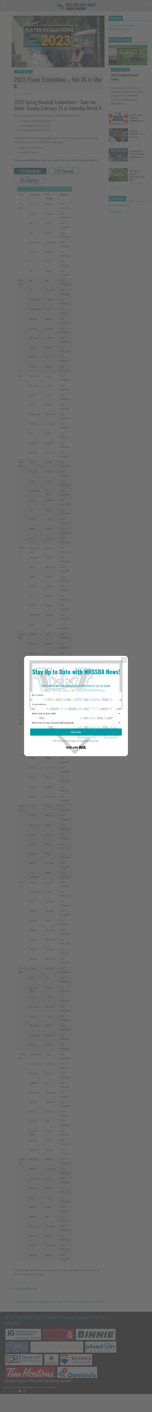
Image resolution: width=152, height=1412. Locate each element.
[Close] (124, 660)
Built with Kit (76, 747)
